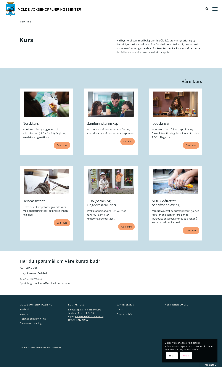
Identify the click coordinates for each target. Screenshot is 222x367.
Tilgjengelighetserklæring (33, 318)
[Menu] (214, 9)
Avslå (186, 355)
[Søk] (207, 9)
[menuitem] (207, 9)
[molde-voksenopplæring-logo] (43, 9)
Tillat (172, 355)
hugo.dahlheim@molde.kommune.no (49, 283)
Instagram (25, 313)
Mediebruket (33, 347)
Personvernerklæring (31, 323)
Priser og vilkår (124, 313)
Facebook (25, 309)
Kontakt (120, 309)
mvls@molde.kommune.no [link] (89, 316)
